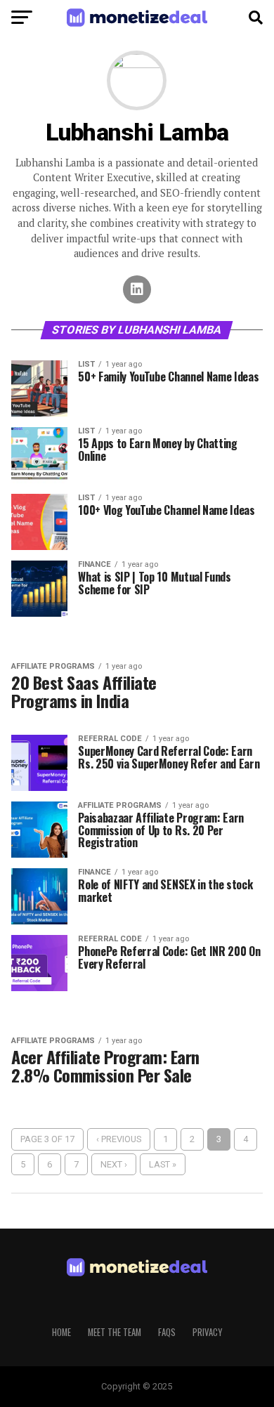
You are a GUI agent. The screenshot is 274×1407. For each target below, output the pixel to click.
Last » (162, 1164)
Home (61, 1332)
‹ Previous (118, 1139)
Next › (113, 1164)
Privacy (207, 1332)
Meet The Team (114, 1332)
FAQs (167, 1332)
